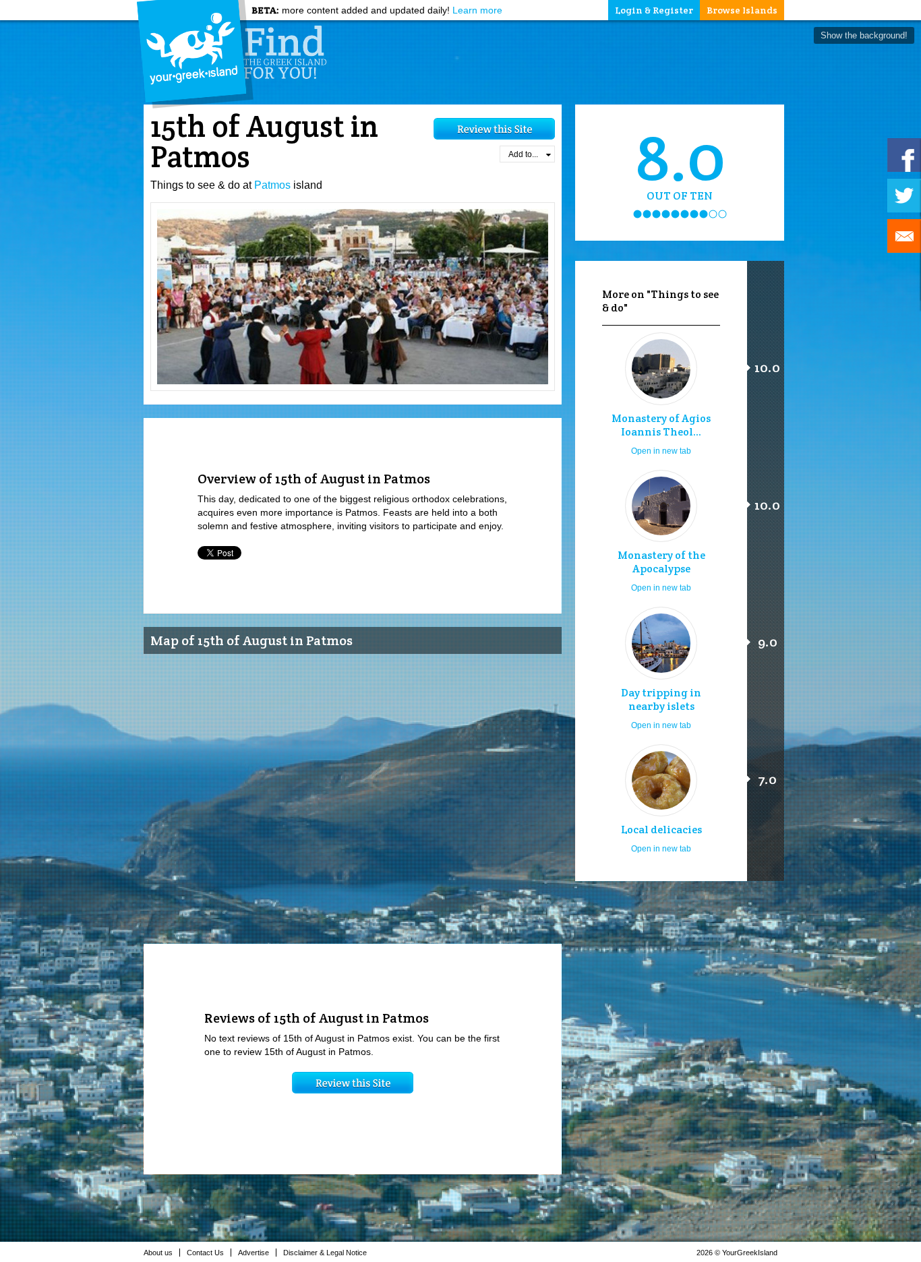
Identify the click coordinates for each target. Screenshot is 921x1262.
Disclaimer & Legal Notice (325, 1253)
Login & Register (654, 10)
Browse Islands (742, 10)
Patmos (272, 185)
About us (158, 1253)
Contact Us (205, 1253)
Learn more (477, 10)
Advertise (253, 1253)
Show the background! (864, 35)
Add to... (523, 154)
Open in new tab (661, 451)
